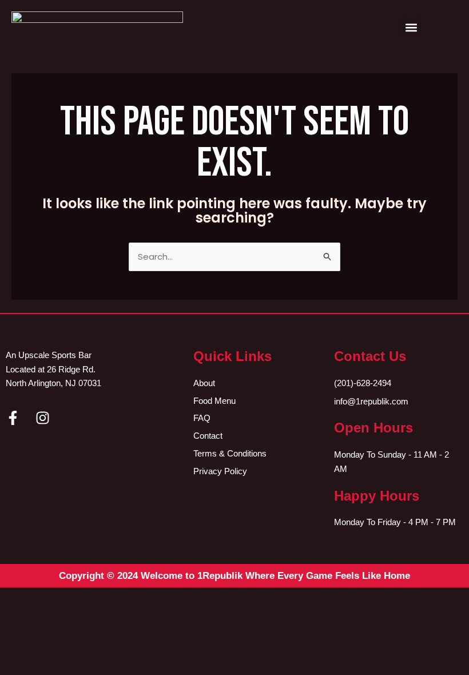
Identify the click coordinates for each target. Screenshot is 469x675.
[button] (411, 27)
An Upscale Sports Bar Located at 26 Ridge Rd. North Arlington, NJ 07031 (53, 369)
